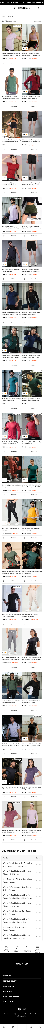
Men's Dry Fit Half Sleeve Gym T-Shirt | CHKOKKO (11, 615)
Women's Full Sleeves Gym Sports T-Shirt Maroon (31, 97)
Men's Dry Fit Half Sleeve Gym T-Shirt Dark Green (11, 399)
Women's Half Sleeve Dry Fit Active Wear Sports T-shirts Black (31, 658)
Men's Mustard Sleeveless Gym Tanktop (31, 529)
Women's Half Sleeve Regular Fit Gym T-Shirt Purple (32, 788)
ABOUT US (7, 991)
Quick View (14, 63)
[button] (3, 8)
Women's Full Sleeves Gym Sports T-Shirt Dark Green (10, 356)
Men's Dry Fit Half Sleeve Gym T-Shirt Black (11, 788)
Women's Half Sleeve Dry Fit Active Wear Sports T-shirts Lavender (11, 54)
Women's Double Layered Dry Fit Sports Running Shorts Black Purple (11, 141)
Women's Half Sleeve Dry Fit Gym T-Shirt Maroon (11, 831)
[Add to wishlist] (4, 63)
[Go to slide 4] (33, 50)
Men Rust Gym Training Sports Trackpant (12, 486)
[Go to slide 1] (9, 50)
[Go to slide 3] (11, 50)
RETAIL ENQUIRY (10, 981)
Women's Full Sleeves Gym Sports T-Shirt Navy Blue (31, 356)
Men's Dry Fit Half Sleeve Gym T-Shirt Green (32, 572)
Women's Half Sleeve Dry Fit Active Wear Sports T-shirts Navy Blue (11, 313)
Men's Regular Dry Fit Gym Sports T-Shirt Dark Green (31, 399)
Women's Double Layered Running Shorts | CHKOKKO (31, 54)
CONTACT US (8, 1002)
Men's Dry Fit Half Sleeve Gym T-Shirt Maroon (32, 442)
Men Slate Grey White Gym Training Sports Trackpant (10, 658)
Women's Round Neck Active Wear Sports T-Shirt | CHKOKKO (11, 702)
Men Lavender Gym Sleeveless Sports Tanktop (10, 227)
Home (3, 16)
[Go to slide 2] (10, 50)
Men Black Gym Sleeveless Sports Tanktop (11, 270)
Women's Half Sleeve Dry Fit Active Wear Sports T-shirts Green (11, 572)
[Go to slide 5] (34, 50)
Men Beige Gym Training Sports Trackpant (30, 615)
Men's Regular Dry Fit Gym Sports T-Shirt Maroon (10, 442)
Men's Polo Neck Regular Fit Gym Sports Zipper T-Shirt (11, 745)
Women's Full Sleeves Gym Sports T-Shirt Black (31, 313)
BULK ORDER (8, 986)
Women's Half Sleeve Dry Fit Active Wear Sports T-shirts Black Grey (31, 745)
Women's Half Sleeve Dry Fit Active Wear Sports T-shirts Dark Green (31, 486)
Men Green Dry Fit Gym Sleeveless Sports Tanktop (10, 97)
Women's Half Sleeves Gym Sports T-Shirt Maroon (11, 184)
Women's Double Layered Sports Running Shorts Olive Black (31, 227)
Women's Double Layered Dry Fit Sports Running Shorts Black (32, 184)
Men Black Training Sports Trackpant (10, 529)
